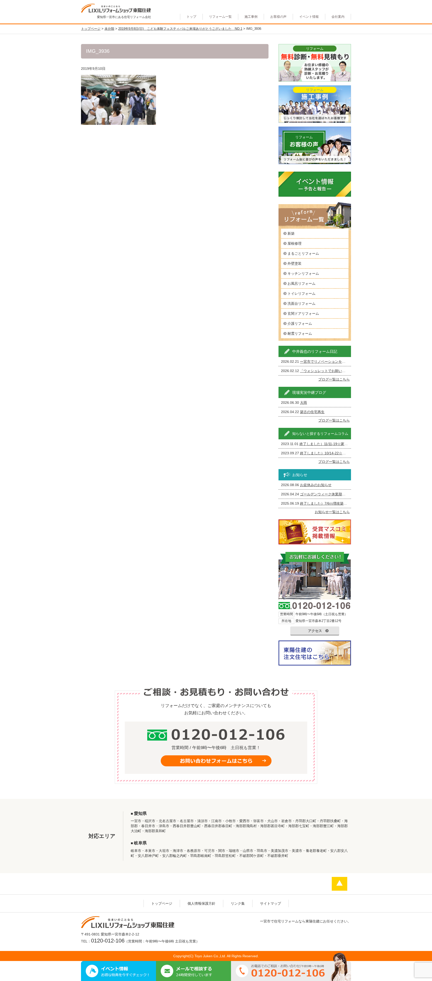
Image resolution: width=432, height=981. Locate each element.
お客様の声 (278, 17)
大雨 (303, 403)
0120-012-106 (107, 940)
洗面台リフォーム (302, 303)
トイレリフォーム (302, 293)
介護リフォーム (300, 323)
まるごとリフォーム (303, 253)
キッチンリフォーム (303, 273)
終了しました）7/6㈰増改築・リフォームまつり (337, 503)
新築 (291, 233)
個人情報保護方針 (202, 903)
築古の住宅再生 (312, 412)
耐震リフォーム (300, 334)
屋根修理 (295, 243)
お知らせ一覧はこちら (332, 512)
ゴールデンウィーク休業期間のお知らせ (331, 494)
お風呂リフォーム (302, 283)
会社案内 (338, 17)
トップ (191, 17)
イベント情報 (309, 17)
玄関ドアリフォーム (303, 313)
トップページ (161, 903)
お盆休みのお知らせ (316, 485)
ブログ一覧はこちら (334, 379)
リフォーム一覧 (220, 17)
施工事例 (251, 17)
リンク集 (238, 903)
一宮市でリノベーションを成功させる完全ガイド (338, 362)
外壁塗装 (295, 263)
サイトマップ (270, 903)
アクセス (315, 631)
